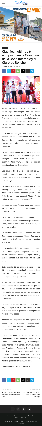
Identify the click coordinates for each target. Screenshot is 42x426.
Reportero (23, 416)
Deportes (9, 45)
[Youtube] (29, 409)
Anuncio (16, 416)
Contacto (30, 416)
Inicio (3, 45)
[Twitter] (9, 71)
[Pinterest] (13, 71)
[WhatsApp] (18, 71)
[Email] (23, 71)
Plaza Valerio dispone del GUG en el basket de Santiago (31, 394)
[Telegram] (32, 71)
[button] (3, 3)
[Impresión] (27, 71)
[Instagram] (18, 409)
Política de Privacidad (21, 418)
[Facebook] (4, 71)
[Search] (39, 3)
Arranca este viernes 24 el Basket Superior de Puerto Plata (11, 394)
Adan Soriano (8, 66)
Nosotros (9, 416)
